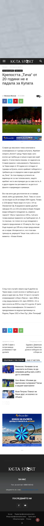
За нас (10, 514)
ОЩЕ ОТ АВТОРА (33, 360)
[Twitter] (10, 101)
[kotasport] (22, 61)
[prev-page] (3, 402)
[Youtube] (25, 505)
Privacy (28, 519)
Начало (5, 67)
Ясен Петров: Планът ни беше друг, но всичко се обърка (26, 394)
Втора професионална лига (16, 517)
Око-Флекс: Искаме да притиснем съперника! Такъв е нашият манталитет (28, 383)
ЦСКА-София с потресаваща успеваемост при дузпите (9, 348)
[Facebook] (4, 101)
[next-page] (7, 402)
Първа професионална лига (24, 514)
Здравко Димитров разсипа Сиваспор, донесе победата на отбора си (33, 348)
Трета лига (32, 517)
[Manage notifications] (38, 520)
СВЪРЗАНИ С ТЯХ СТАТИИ (14, 360)
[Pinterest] (15, 101)
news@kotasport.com (29, 490)
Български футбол (16, 67)
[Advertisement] (22, 22)
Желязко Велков (10, 96)
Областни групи (18, 519)
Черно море (18, 70)
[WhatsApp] (21, 101)
